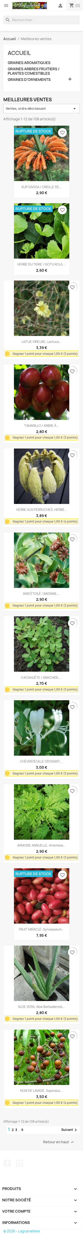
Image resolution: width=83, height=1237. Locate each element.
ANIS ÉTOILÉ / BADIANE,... (41, 593)
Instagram (19, 1163)
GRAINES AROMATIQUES (29, 62)
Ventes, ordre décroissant (41, 108)
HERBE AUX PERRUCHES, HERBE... (41, 509)
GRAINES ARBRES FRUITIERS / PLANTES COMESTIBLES (34, 71)
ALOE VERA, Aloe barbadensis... (41, 1007)
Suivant (69, 1130)
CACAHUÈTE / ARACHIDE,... (41, 677)
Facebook (7, 1163)
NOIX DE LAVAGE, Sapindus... (41, 1091)
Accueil (19, 53)
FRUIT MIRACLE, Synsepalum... (41, 929)
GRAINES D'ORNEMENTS (29, 79)
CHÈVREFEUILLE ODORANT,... (41, 761)
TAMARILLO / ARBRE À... (41, 425)
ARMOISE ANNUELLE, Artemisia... (41, 845)
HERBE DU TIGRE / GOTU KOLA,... (41, 264)
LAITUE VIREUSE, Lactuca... (41, 341)
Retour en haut (59, 1142)
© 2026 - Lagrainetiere (21, 1231)
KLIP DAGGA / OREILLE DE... (41, 187)
